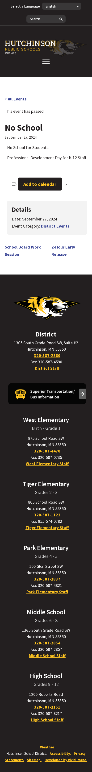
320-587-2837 (47, 579)
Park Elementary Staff (47, 591)
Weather (47, 747)
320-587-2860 (47, 355)
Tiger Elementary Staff (47, 527)
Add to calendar (39, 184)
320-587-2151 (47, 707)
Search (61, 19)
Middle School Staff (47, 655)
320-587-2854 (47, 643)
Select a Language (25, 6)
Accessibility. (60, 753)
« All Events (15, 99)
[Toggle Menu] (46, 61)
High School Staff (47, 719)
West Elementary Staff (47, 463)
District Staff (47, 368)
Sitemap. (34, 760)
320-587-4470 (47, 451)
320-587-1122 (47, 515)
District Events (55, 226)
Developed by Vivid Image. (66, 760)
